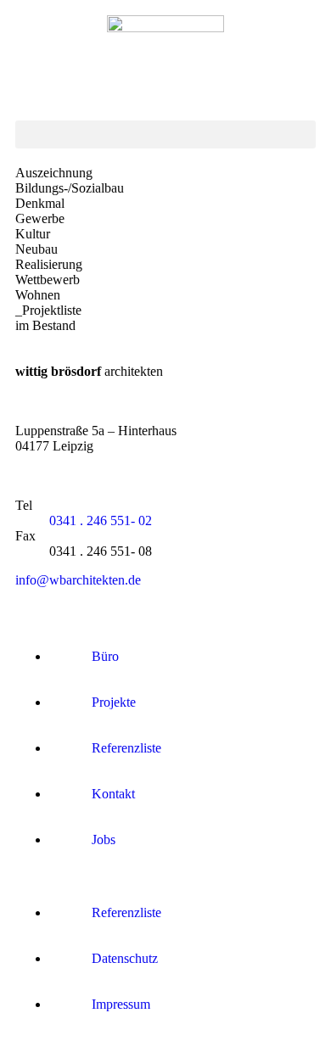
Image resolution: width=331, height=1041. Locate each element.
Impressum (121, 1004)
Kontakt (113, 793)
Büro (105, 656)
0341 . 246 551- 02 (100, 520)
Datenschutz (125, 958)
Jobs (103, 839)
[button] (165, 134)
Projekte (114, 702)
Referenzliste (126, 748)
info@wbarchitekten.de (78, 580)
